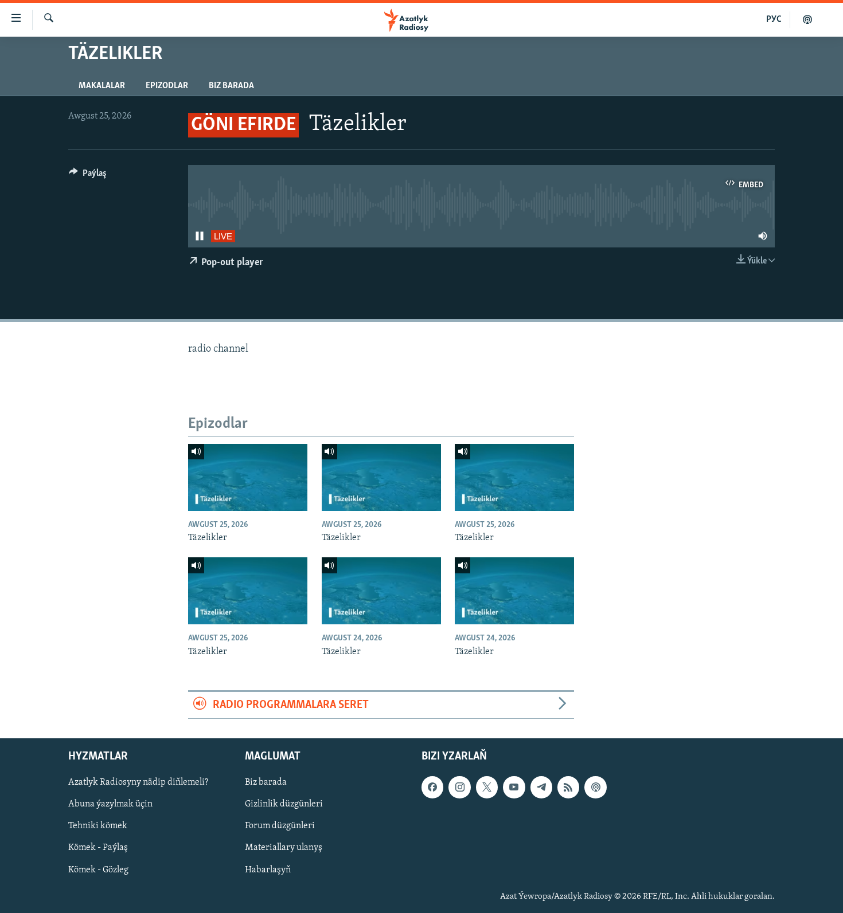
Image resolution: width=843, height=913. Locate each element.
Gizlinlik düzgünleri (284, 804)
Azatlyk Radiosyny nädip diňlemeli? (138, 783)
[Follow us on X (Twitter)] (487, 787)
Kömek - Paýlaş (98, 848)
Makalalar (102, 85)
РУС (774, 19)
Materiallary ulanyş (283, 848)
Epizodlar (167, 85)
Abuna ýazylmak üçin (110, 804)
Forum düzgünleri (280, 826)
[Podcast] (595, 787)
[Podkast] (807, 19)
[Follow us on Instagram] (459, 787)
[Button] (88, 176)
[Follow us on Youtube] (514, 787)
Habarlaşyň (268, 870)
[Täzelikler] (247, 477)
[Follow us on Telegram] (541, 787)
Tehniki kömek (97, 826)
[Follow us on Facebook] (432, 787)
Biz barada (231, 85)
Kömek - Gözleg (98, 870)
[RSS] (568, 787)
